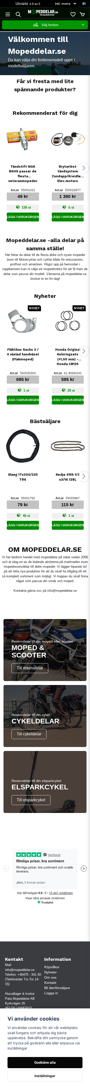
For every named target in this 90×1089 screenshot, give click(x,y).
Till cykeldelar (29, 734)
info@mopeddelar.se (62, 590)
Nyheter (50, 972)
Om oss (50, 977)
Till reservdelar (30, 668)
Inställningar (45, 1076)
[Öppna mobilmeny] (7, 14)
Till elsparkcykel (31, 800)
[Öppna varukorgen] (82, 14)
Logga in (51, 993)
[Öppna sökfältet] (18, 14)
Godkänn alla (45, 1062)
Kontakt (50, 983)
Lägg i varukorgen (23, 217)
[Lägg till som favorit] (73, 14)
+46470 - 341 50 (29, 974)
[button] (84, 4)
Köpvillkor (52, 967)
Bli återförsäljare (57, 988)
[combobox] (45, 24)
